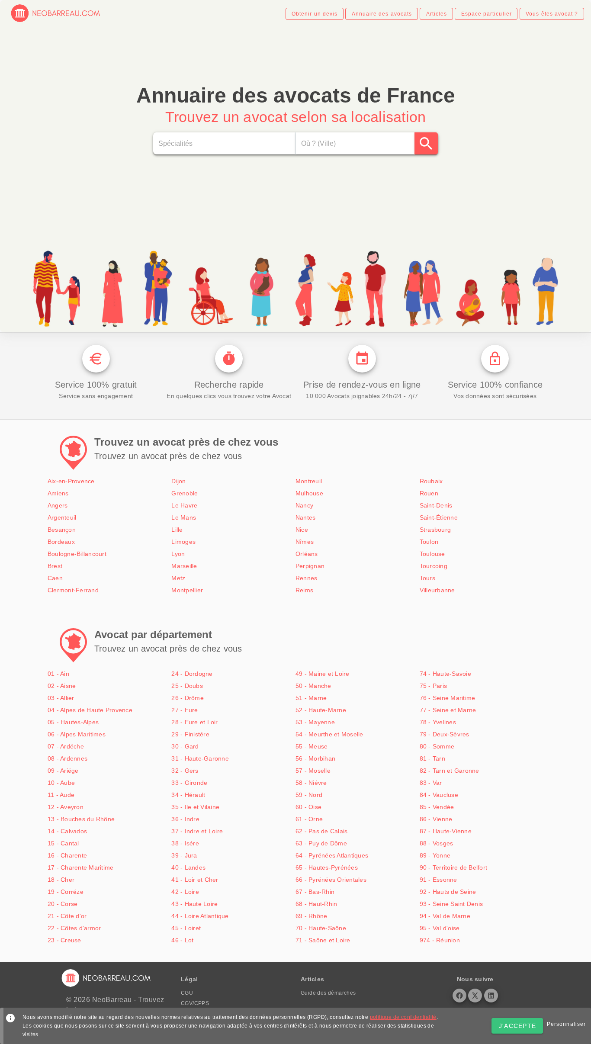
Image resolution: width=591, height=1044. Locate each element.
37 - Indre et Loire (197, 831)
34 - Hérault (188, 794)
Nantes (306, 517)
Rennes (307, 578)
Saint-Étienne (439, 517)
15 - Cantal (63, 843)
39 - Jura (184, 855)
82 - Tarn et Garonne (449, 770)
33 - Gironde (189, 782)
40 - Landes (188, 867)
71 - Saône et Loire (323, 940)
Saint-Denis (436, 505)
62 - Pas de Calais (322, 831)
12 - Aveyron (66, 806)
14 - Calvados (67, 831)
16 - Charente (67, 855)
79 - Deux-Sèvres (444, 734)
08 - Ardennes (67, 758)
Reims (304, 590)
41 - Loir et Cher (194, 879)
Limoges (183, 541)
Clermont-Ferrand (73, 590)
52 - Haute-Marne (321, 710)
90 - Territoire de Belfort (454, 867)
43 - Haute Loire (194, 903)
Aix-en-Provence (71, 481)
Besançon (62, 529)
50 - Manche (313, 685)
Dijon (178, 481)
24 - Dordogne (191, 673)
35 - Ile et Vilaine (195, 806)
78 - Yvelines (438, 722)
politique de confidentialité (403, 1017)
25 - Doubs (187, 685)
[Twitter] (475, 995)
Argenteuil (62, 517)
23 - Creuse (64, 940)
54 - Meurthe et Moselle (329, 734)
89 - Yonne (435, 855)
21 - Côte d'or (67, 915)
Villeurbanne (437, 590)
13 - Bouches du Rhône (81, 819)
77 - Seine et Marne (448, 710)
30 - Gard (185, 746)
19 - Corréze (66, 891)
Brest (55, 565)
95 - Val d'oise (440, 928)
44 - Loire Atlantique (199, 915)
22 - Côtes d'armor (74, 928)
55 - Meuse (312, 746)
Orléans (307, 553)
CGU (187, 993)
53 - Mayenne (315, 722)
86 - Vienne (436, 819)
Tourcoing (433, 565)
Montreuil (309, 481)
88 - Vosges (436, 843)
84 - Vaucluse (439, 794)
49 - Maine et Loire (323, 673)
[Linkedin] (491, 995)
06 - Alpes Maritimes (77, 734)
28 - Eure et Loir (194, 722)
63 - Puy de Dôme (321, 843)
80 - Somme (437, 746)
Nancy (304, 505)
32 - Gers (184, 770)
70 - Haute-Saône (321, 928)
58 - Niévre (311, 782)
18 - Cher (61, 879)
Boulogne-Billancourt (77, 553)
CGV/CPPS (195, 1003)
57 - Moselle (313, 770)
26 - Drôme (187, 697)
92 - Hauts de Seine (448, 891)
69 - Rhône (312, 915)
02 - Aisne (62, 685)
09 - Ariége (63, 770)
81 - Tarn (432, 758)
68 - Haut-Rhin (316, 903)
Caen (55, 578)
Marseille (184, 565)
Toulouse (432, 553)
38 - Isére (185, 843)
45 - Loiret (186, 928)
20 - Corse (63, 903)
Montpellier (187, 590)
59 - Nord (309, 794)
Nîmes (305, 541)
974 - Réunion (440, 940)
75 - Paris (433, 685)
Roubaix (431, 481)
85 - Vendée (437, 806)
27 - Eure (184, 710)
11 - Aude (61, 794)
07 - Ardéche (66, 746)
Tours (427, 578)
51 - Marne (311, 697)
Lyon (178, 553)
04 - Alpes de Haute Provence (90, 710)
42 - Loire (185, 891)
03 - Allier (61, 697)
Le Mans (183, 517)
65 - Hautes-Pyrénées (327, 867)
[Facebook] (459, 995)
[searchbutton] (426, 143)
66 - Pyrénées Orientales (331, 879)
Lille (177, 529)
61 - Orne (309, 819)
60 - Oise (308, 806)
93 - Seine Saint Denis (451, 903)
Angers (58, 505)
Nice (302, 529)
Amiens (58, 493)
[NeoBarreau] (56, 21)
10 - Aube (61, 782)
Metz (178, 578)
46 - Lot (182, 940)
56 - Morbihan (315, 758)
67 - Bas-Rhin (315, 891)
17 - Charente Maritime (81, 867)
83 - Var (431, 782)
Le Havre (184, 505)
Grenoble (184, 493)
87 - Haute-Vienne (446, 831)
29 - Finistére (190, 734)
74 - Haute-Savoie (445, 673)
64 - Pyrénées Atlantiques (332, 855)
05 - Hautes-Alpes (73, 722)
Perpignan (310, 565)
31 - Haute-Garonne (200, 758)
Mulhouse (309, 493)
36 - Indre (185, 819)
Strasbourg (435, 529)
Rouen (429, 493)
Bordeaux (61, 541)
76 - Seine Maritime (447, 697)
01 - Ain (58, 673)
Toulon (429, 541)
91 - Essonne (438, 879)
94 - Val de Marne (445, 915)
